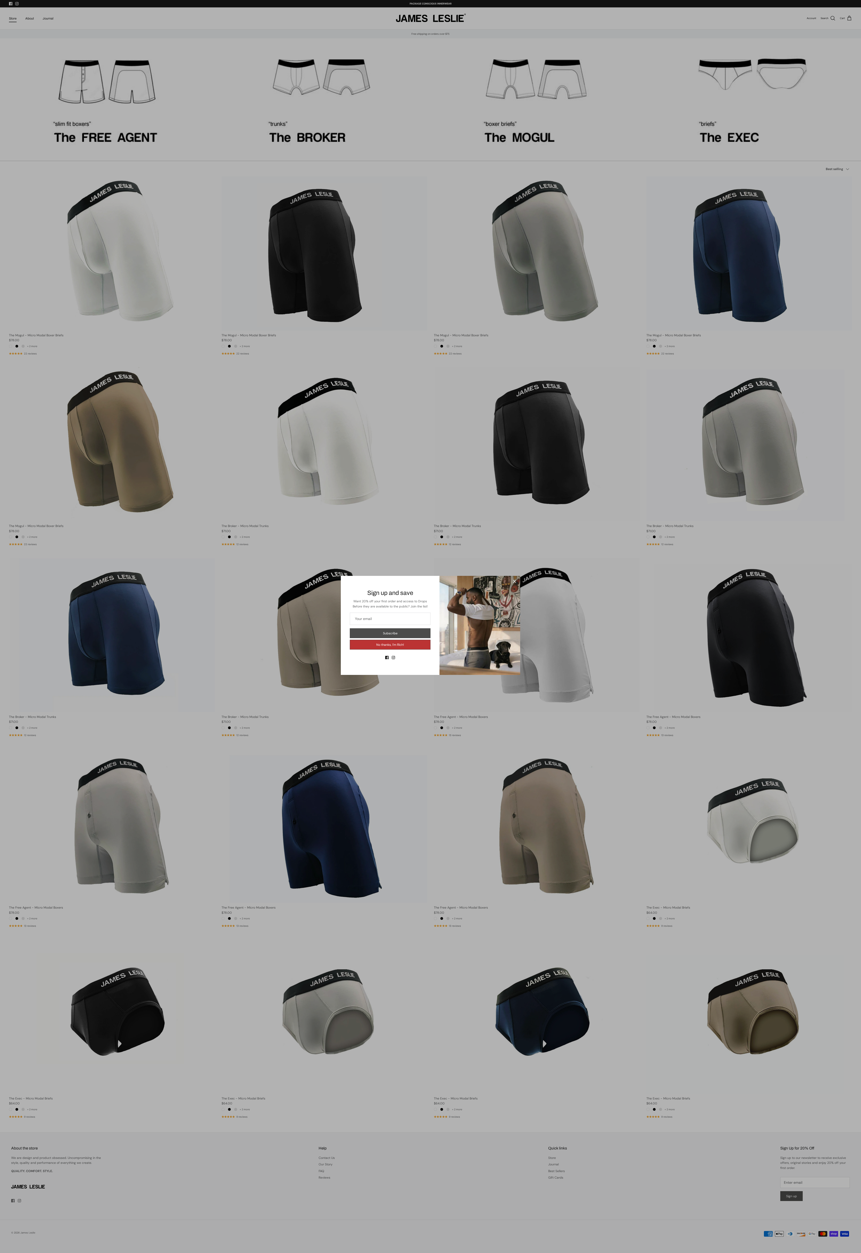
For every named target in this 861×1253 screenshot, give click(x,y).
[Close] (515, 581)
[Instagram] (393, 657)
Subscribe (390, 633)
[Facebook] (387, 657)
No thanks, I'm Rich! (390, 645)
